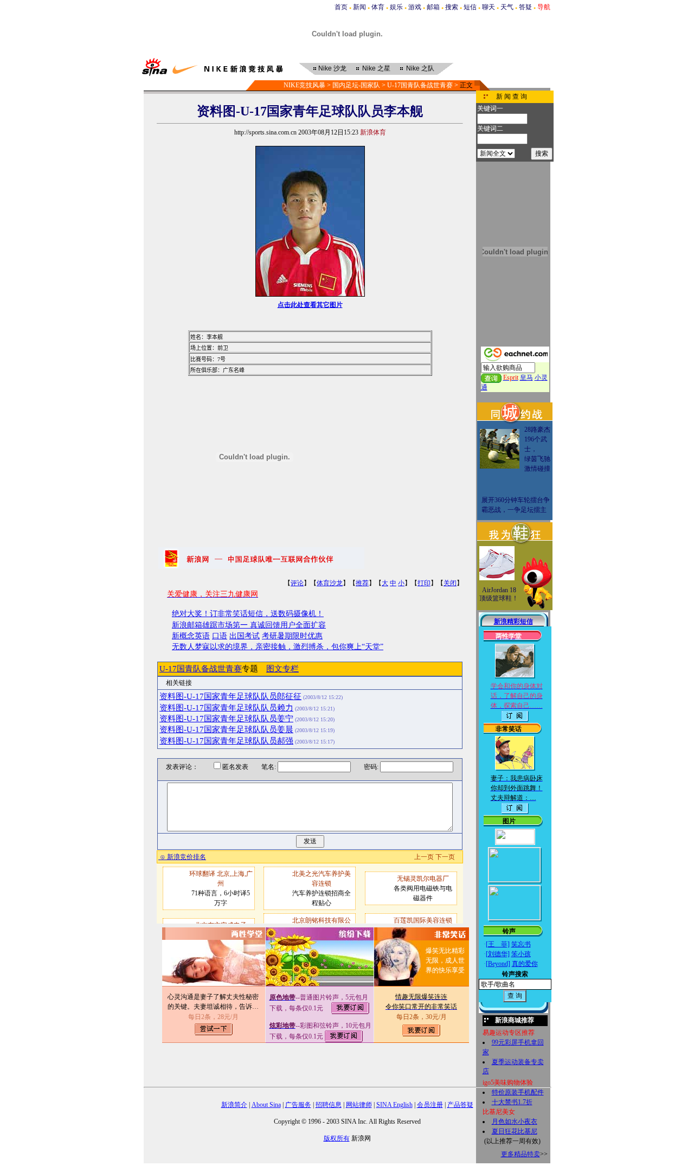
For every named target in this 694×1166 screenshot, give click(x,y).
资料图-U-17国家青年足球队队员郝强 (226, 740)
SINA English (394, 1105)
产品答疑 (460, 1105)
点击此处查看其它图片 (310, 305)
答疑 (525, 7)
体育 (377, 7)
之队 (420, 68)
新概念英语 (191, 636)
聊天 (488, 7)
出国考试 (244, 636)
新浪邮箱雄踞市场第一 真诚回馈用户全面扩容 (249, 625)
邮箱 (433, 7)
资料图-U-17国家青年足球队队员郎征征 (230, 696)
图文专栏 (282, 668)
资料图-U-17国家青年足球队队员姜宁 (226, 718)
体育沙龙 (330, 583)
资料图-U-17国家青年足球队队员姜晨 (226, 729)
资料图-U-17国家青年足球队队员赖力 (226, 707)
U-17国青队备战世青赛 (420, 85)
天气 (506, 7)
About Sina (266, 1105)
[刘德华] (498, 954)
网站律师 (359, 1105)
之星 (376, 68)
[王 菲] (498, 944)
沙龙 (332, 68)
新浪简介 (234, 1105)
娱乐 (396, 7)
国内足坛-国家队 (356, 85)
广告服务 (298, 1105)
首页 (341, 7)
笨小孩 (521, 954)
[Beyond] (498, 964)
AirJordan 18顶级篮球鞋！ (498, 594)
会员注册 (430, 1105)
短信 (470, 7)
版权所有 (337, 1138)
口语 (219, 636)
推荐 (362, 583)
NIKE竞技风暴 (304, 85)
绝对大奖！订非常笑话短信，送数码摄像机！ (248, 614)
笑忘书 (521, 944)
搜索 (451, 7)
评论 (297, 583)
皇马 (526, 377)
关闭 (450, 583)
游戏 (414, 7)
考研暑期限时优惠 (292, 636)
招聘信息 (329, 1105)
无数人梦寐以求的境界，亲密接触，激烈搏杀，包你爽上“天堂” (277, 647)
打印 (423, 583)
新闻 (359, 7)
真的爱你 (525, 964)
